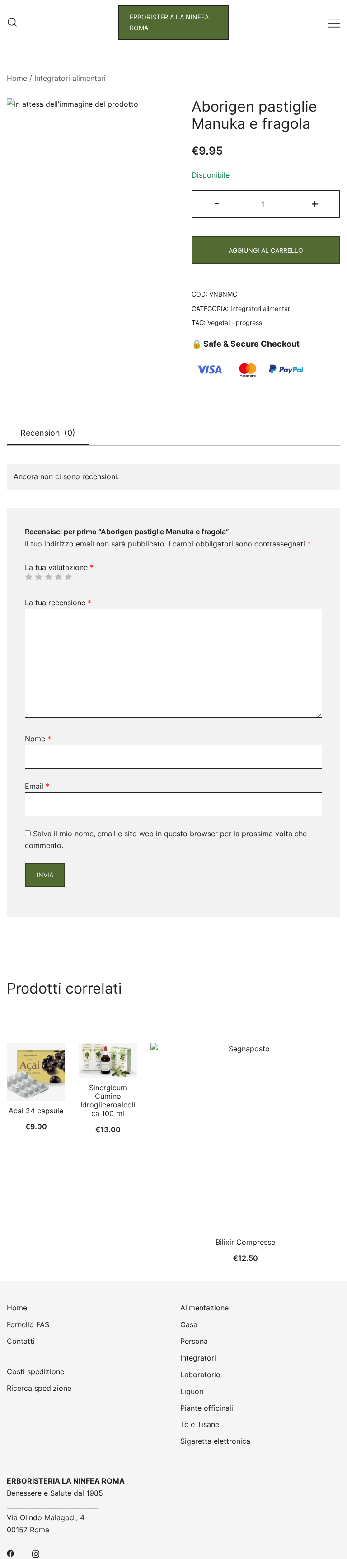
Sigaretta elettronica (215, 1441)
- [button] (217, 203)
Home (17, 78)
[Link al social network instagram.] (35, 1553)
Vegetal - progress (234, 322)
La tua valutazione (59, 567)
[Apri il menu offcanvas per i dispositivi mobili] (334, 22)
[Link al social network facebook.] (10, 1553)
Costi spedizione (35, 1371)
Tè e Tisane (199, 1424)
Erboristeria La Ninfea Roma (169, 22)
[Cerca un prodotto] (12, 22)
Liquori (192, 1391)
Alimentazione (204, 1307)
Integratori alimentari (70, 78)
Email (37, 786)
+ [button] (315, 203)
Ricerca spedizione (39, 1388)
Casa (188, 1324)
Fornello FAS (28, 1324)
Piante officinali (206, 1408)
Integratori (198, 1357)
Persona (194, 1341)
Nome (38, 738)
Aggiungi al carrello (266, 250)
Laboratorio (200, 1374)
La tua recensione (58, 602)
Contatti (21, 1341)
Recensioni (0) (47, 433)
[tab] (48, 433)
